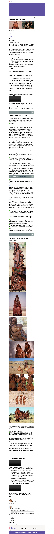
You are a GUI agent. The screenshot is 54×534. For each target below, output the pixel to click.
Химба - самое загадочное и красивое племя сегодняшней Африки (21, 524)
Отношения (12, 518)
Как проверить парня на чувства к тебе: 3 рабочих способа (19, 510)
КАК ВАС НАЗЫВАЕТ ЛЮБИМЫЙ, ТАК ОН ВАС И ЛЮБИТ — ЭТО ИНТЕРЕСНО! (22, 511)
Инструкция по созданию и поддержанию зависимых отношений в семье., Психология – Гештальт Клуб (22, 512)
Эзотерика (12, 520)
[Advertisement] (27, 10)
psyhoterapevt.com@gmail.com (37, 529)
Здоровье (12, 516)
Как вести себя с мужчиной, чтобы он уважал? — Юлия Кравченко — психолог (22, 513)
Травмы (12, 519)
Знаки (12, 517)
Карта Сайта (24, 529)
